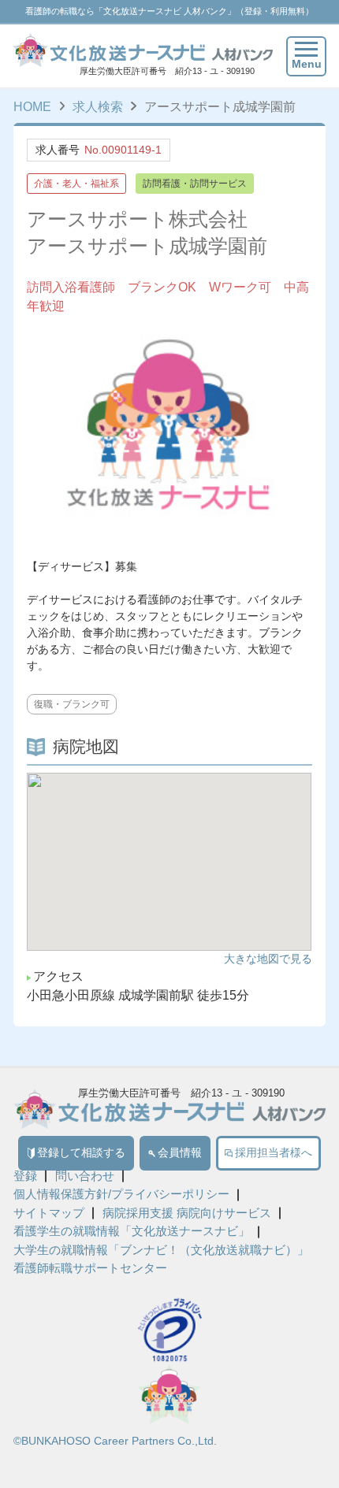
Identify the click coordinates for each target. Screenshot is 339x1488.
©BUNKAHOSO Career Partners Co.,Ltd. (115, 1441)
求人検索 (98, 106)
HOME (32, 106)
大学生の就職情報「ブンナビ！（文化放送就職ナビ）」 (161, 1250)
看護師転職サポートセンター (90, 1269)
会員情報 (180, 1153)
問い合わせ (84, 1176)
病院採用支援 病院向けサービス (186, 1213)
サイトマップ (48, 1213)
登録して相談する (81, 1153)
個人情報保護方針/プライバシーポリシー (121, 1194)
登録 (25, 1176)
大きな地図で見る (268, 958)
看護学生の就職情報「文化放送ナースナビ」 (131, 1232)
